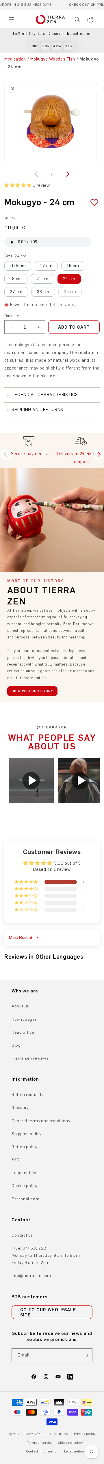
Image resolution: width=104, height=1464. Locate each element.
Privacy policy (85, 1434)
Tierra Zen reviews (30, 1058)
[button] (11, 19)
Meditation (15, 59)
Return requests (28, 1094)
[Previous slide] (6, 454)
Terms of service (39, 1443)
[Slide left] (37, 174)
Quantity (11, 316)
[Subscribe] (85, 1355)
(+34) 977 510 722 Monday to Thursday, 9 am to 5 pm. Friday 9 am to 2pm (46, 1255)
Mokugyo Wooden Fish (52, 59)
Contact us (22, 1235)
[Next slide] (98, 454)
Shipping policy (27, 1133)
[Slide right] (67, 174)
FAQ (16, 1159)
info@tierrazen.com (31, 1275)
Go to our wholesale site (48, 1312)
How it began (24, 1019)
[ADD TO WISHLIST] (92, 202)
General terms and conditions (41, 1120)
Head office (23, 1032)
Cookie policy (25, 1185)
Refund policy (57, 1434)
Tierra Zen (32, 1434)
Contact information (42, 1451)
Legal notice (24, 1172)
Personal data (26, 1199)
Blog (16, 1045)
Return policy (25, 1146)
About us (20, 1006)
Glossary (20, 1107)
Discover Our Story (32, 691)
